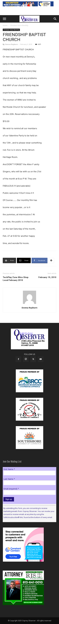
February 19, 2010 (47, 277)
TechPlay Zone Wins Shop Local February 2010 (15, 278)
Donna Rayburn (11, 44)
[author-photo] (29, 304)
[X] (33, 359)
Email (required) (11, 488)
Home (5, 25)
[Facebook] (18, 359)
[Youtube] (40, 359)
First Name (9, 469)
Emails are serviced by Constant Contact (19, 520)
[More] (51, 260)
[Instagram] (26, 359)
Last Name (9, 479)
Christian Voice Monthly (19, 25)
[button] (4, 19)
